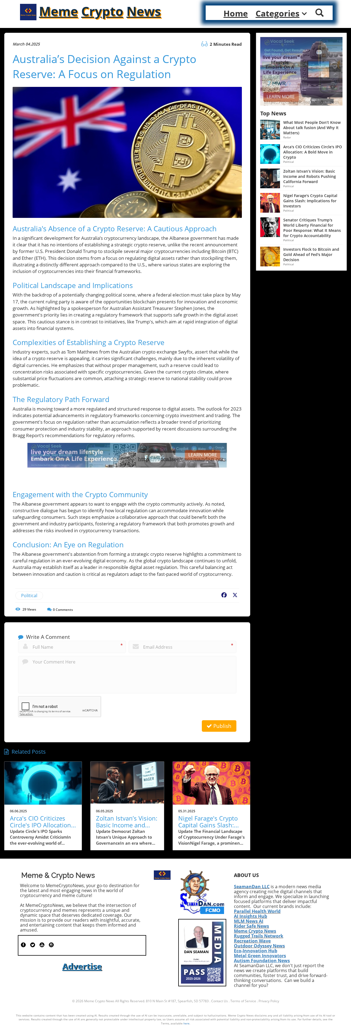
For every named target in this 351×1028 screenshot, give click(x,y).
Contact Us (219, 1001)
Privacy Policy (269, 1001)
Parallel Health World (257, 911)
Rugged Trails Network (258, 936)
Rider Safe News (251, 926)
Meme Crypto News (255, 931)
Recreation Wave (252, 941)
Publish (221, 726)
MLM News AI (248, 921)
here (186, 1023)
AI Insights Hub (250, 916)
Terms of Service (243, 1001)
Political (29, 596)
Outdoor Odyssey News (259, 946)
